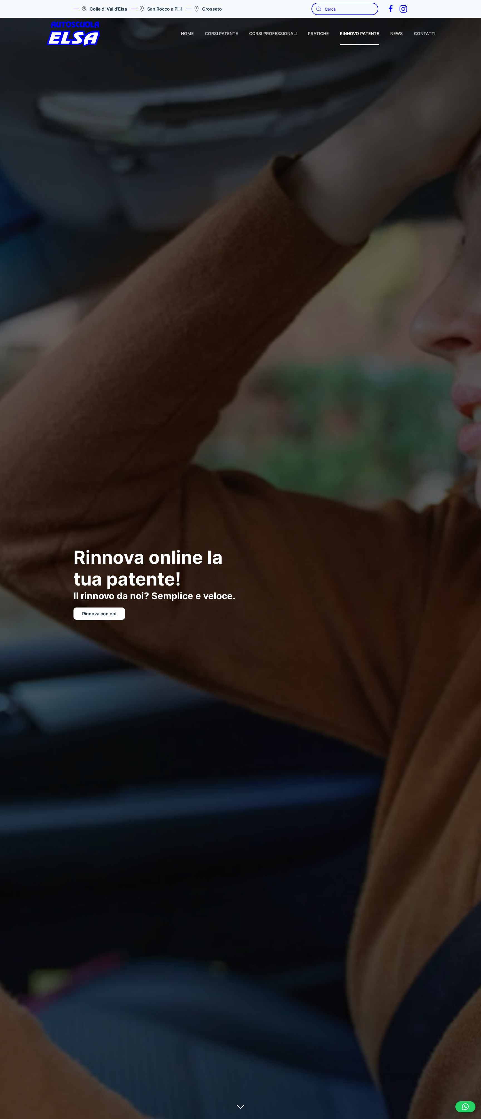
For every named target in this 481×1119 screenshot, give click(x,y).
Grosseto (212, 9)
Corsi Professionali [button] (273, 33)
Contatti (424, 33)
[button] (465, 1106)
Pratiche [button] (318, 33)
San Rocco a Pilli (164, 9)
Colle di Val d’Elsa (108, 9)
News (396, 33)
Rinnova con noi (99, 613)
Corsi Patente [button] (221, 33)
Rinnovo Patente (359, 33)
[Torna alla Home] (73, 34)
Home (187, 33)
